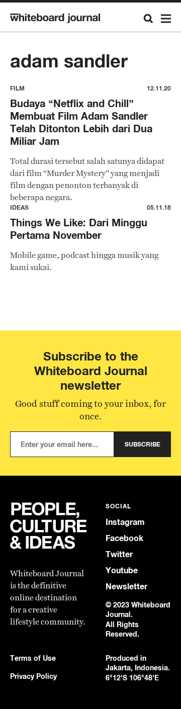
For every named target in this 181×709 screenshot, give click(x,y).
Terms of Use (33, 658)
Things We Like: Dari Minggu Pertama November (78, 228)
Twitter (119, 554)
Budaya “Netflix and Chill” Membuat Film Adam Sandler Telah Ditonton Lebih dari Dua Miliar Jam (81, 122)
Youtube (122, 570)
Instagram (125, 522)
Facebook (124, 538)
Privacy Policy (33, 676)
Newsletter (126, 586)
